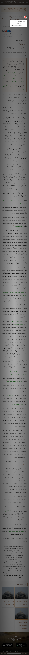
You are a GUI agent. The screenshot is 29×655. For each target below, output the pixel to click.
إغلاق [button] (20, 25)
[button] (20, 23)
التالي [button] (12, 25)
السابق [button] (16, 25)
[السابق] (26, 18)
